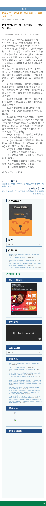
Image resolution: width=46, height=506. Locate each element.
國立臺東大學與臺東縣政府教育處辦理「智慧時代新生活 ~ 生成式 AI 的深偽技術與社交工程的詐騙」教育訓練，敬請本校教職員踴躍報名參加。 (25, 401)
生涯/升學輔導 (8, 34)
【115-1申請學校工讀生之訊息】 (18, 258)
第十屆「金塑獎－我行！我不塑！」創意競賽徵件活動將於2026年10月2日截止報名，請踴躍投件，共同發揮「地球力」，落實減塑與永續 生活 (24, 392)
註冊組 (17, 34)
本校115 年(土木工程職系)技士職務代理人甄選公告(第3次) (24, 254)
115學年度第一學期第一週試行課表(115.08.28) (22, 267)
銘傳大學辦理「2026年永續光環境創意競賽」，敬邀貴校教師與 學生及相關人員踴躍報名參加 (25, 264)
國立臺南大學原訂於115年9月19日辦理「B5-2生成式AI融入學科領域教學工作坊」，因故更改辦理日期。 (25, 396)
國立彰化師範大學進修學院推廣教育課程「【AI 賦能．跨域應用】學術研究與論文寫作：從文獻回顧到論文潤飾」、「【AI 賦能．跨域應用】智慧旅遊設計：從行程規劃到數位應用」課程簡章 (25, 383)
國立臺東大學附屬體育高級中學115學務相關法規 (22, 260)
